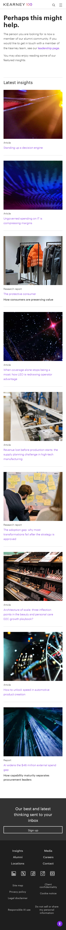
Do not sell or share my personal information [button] (46, 909)
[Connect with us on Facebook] (33, 873)
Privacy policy (17, 891)
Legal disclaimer (17, 898)
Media (48, 850)
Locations (17, 863)
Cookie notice (48, 893)
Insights (17, 850)
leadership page (48, 47)
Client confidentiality (48, 885)
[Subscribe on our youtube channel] (52, 873)
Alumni (18, 856)
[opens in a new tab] (42, 873)
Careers (48, 856)
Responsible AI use (19, 909)
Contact (48, 863)
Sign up (33, 830)
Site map (17, 885)
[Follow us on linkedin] (13, 873)
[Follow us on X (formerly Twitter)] (23, 873)
